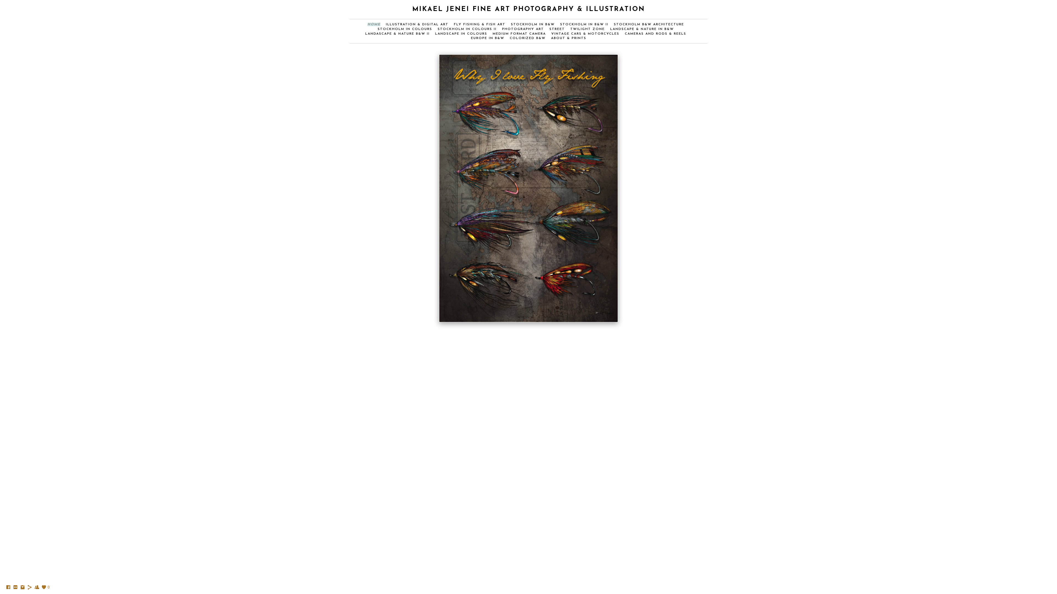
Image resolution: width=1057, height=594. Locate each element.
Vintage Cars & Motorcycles (585, 33)
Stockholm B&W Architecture (649, 24)
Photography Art (523, 29)
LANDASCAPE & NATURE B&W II (397, 33)
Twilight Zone (587, 29)
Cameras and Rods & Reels (655, 33)
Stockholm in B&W (533, 24)
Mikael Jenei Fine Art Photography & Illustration (528, 9)
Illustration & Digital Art (417, 24)
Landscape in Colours (461, 33)
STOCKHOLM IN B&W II (584, 24)
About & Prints (568, 38)
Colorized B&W (528, 38)
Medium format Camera (519, 33)
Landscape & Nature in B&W (642, 29)
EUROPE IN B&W (487, 38)
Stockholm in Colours (405, 29)
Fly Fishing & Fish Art (479, 24)
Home (373, 24)
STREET (557, 29)
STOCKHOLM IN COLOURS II (467, 29)
